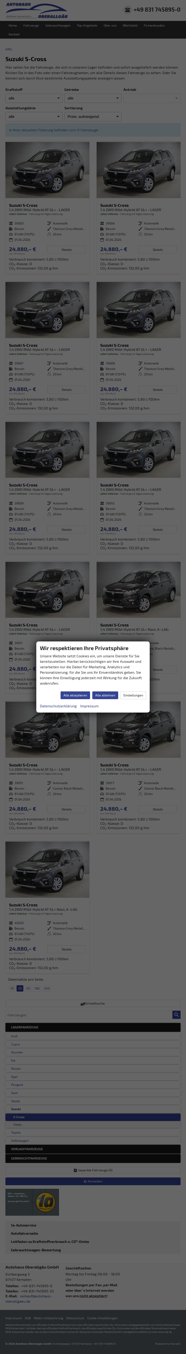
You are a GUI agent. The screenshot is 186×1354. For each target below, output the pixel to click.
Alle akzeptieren (75, 695)
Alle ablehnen (105, 695)
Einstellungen (133, 695)
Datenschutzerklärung (58, 706)
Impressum (89, 706)
